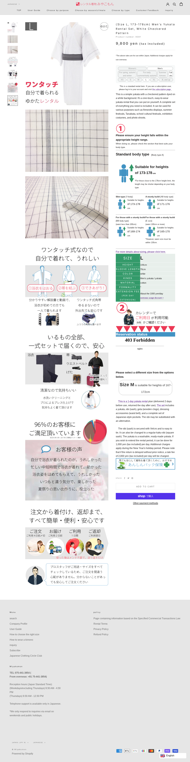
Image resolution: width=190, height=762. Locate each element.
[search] (174, 4)
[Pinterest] (132, 478)
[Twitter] (128, 478)
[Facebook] (124, 478)
